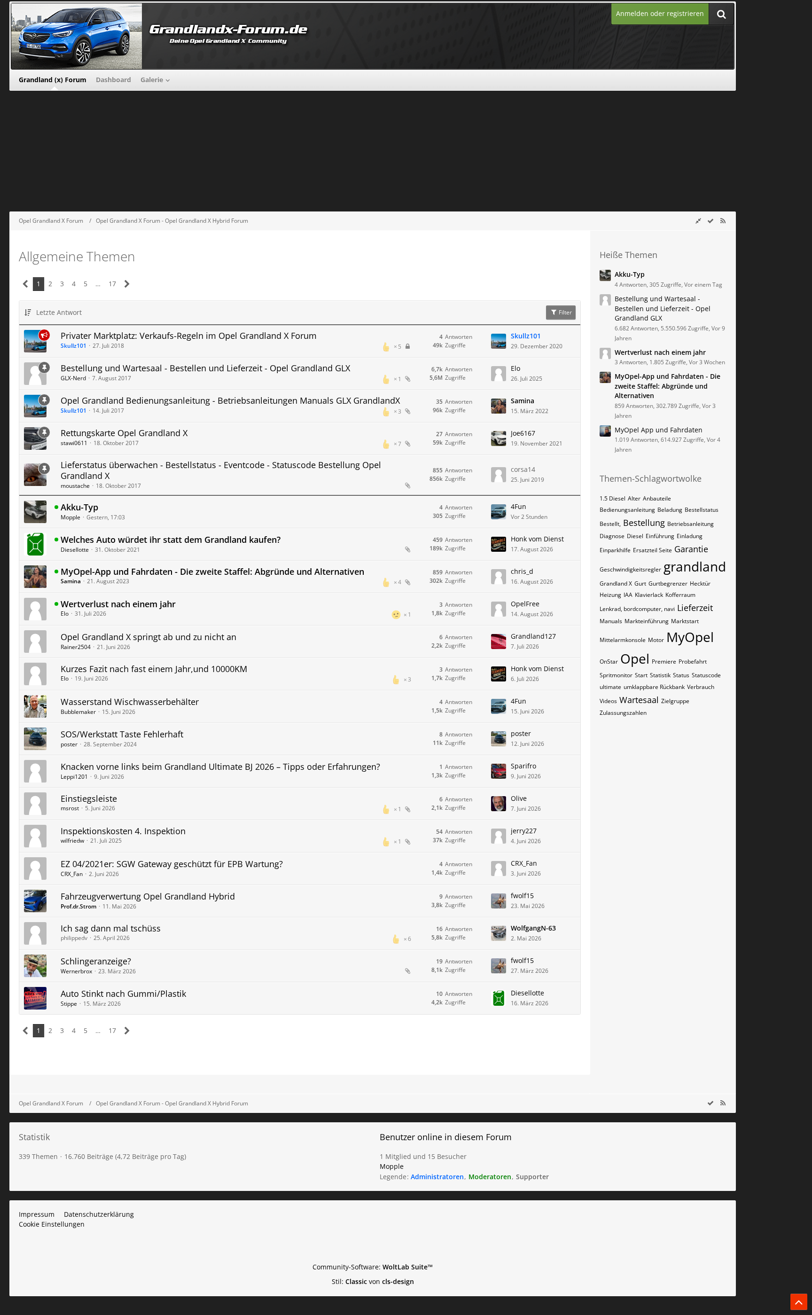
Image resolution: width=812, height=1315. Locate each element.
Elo (515, 368)
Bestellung (644, 522)
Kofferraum (680, 595)
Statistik (660, 675)
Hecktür (700, 583)
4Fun (518, 506)
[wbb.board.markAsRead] (710, 220)
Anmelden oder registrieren (660, 13)
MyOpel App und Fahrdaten (659, 429)
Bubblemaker (78, 712)
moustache (75, 486)
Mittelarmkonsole (623, 640)
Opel (634, 658)
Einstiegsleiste (89, 798)
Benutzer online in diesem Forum (446, 1137)
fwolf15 (522, 895)
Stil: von (373, 1281)
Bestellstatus (701, 510)
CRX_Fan (72, 874)
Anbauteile (657, 498)
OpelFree (525, 603)
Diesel (635, 536)
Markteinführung (647, 621)
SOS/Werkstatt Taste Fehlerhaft (122, 734)
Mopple (70, 517)
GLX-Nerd (73, 378)
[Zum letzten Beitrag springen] (498, 341)
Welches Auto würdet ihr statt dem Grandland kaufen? (171, 539)
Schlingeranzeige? (96, 961)
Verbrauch (700, 687)
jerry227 (524, 830)
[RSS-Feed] (722, 220)
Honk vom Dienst (537, 538)
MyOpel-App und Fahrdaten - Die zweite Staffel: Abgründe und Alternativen (212, 571)
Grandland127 (533, 636)
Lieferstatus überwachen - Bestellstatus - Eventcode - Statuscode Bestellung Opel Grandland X (221, 470)
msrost (70, 808)
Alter (634, 498)
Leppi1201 (74, 777)
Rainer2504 (76, 647)
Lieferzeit (695, 607)
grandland (695, 566)
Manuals (611, 621)
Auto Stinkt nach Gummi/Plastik (123, 993)
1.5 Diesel (612, 498)
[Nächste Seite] (127, 284)
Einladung (690, 536)
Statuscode (706, 675)
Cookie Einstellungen (52, 1224)
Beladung (669, 510)
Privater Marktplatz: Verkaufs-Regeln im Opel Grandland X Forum (189, 335)
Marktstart (685, 621)
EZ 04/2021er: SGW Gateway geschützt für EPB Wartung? (172, 863)
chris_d (522, 571)
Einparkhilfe (615, 550)
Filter (564, 312)
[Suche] (721, 13)
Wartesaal (639, 699)
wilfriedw (72, 841)
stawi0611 (74, 443)
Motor (656, 640)
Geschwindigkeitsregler (630, 569)
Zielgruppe (675, 701)
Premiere (664, 661)
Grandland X (616, 583)
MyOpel (690, 637)
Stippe (69, 1004)
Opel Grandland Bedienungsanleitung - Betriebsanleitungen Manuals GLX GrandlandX (230, 400)
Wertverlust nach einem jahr (118, 604)
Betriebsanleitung (690, 524)
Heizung (610, 595)
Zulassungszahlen (623, 713)
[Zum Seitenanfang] (798, 1301)
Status (681, 675)
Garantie (691, 549)
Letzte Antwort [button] (59, 312)
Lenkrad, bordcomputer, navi (637, 609)
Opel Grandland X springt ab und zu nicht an (148, 636)
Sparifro (523, 765)
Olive (519, 798)
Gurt (640, 583)
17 (112, 283)
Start (641, 675)
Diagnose (612, 536)
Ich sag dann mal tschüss (111, 928)
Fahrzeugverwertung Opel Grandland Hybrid (148, 896)
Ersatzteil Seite (652, 550)
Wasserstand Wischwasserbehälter (130, 701)
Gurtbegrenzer (667, 583)
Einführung (660, 536)
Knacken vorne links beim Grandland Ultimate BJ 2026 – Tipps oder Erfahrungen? (220, 766)
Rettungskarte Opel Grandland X (124, 432)
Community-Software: (372, 1266)
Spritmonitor (616, 675)
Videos (608, 701)
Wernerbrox (76, 971)
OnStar (609, 661)
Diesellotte (75, 550)
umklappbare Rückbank (654, 687)
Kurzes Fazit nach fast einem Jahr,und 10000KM (154, 668)
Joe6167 (523, 433)
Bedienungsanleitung (627, 510)
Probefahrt (693, 661)
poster (69, 744)
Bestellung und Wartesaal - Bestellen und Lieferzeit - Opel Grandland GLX (205, 368)
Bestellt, (610, 524)
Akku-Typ (79, 507)
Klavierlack (649, 595)
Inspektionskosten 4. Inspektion (123, 831)
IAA (628, 595)
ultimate (610, 687)
